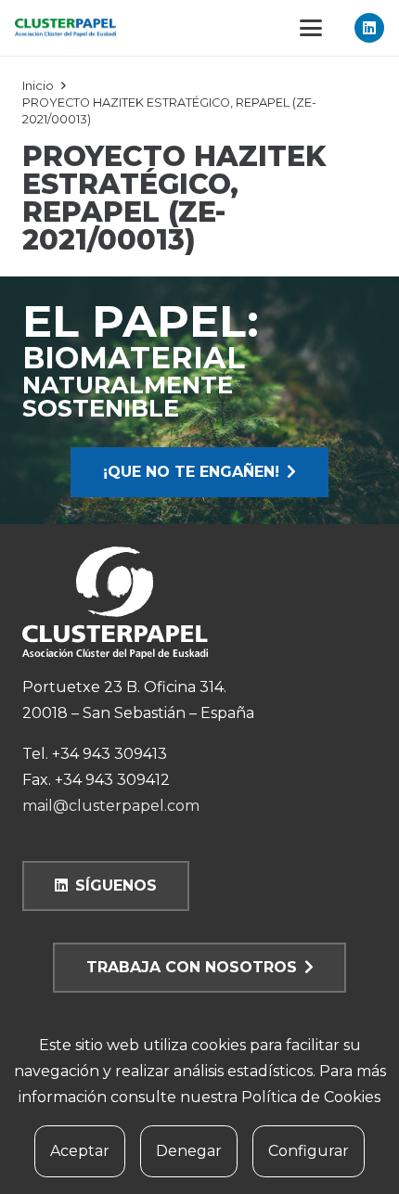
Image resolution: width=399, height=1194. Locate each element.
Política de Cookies (310, 1097)
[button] (311, 28)
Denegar (189, 1151)
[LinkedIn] (369, 28)
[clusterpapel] (65, 28)
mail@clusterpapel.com (111, 806)
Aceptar (79, 1151)
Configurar (308, 1151)
